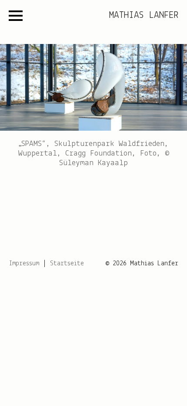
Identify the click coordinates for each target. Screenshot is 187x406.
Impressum (24, 263)
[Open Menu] (16, 16)
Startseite (67, 263)
